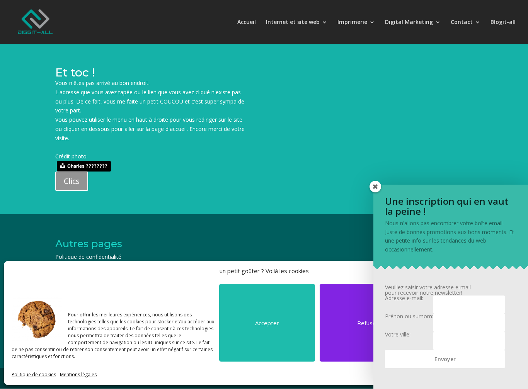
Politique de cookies (34, 374)
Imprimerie (352, 22)
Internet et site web (293, 22)
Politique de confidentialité (88, 256)
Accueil (246, 22)
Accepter (267, 323)
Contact (462, 22)
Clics (72, 181)
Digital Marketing (409, 22)
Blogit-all (503, 22)
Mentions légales (78, 374)
